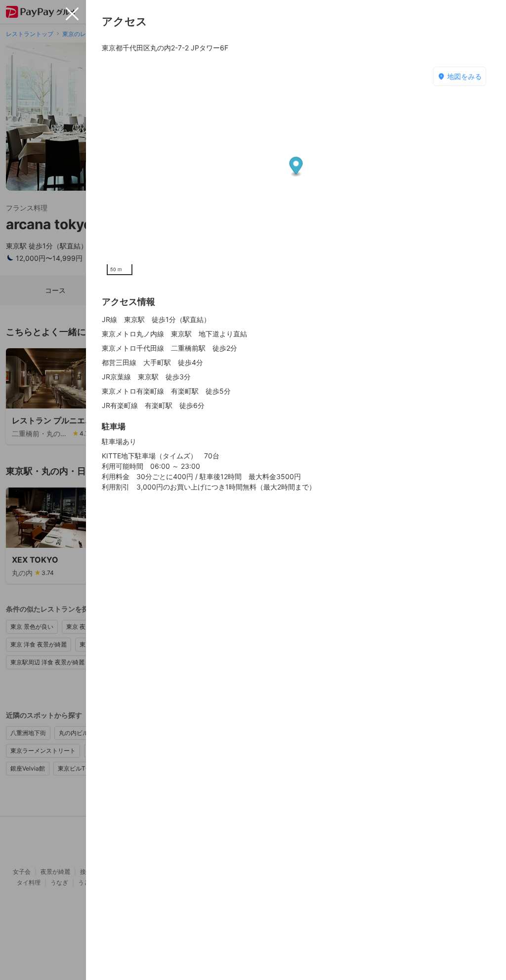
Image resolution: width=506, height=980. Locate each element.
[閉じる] (72, 14)
